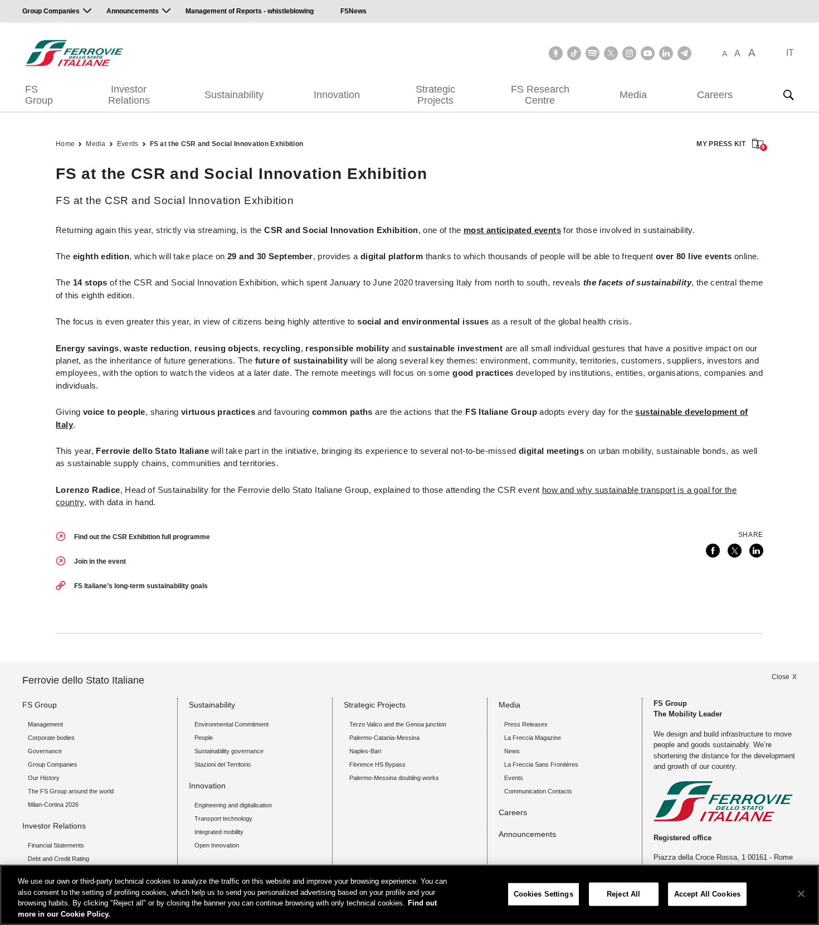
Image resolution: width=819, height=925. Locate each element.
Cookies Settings (543, 894)
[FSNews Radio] (556, 53)
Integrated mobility (218, 832)
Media (633, 94)
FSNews (353, 11)
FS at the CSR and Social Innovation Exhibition (227, 144)
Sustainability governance (229, 751)
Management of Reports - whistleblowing (250, 11)
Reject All (623, 894)
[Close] (801, 894)
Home (65, 144)
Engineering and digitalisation (233, 805)
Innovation (337, 94)
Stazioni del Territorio (222, 764)
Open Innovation (216, 845)
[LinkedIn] (756, 551)
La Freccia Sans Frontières (541, 764)
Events (128, 144)
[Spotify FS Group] (592, 53)
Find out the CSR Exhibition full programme (142, 537)
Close (780, 677)
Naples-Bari (365, 751)
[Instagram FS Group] (629, 53)
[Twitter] (735, 551)
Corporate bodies (51, 737)
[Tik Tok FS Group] (574, 53)
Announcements (132, 11)
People (203, 737)
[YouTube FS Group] (648, 53)
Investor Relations (129, 95)
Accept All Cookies (707, 894)
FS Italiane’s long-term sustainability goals (141, 586)
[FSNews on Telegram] (684, 53)
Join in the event (100, 561)
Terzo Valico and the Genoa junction (397, 724)
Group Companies (51, 11)
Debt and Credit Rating (58, 858)
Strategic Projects (435, 95)
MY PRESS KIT (729, 144)
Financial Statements (56, 845)
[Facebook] (713, 551)
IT (790, 52)
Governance (45, 751)
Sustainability (234, 94)
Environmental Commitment (231, 724)
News (512, 751)
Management (45, 724)
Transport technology (223, 818)
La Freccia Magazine (532, 737)
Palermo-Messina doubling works (394, 777)
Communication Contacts (538, 791)
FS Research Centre (540, 95)
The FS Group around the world (71, 791)
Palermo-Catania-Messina (384, 737)
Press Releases (526, 724)
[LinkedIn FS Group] (666, 53)
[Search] (788, 95)
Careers (715, 94)
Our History (44, 777)
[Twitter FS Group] (611, 53)
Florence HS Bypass (377, 764)
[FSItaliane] (74, 53)
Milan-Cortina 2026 (53, 804)
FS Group (39, 95)
